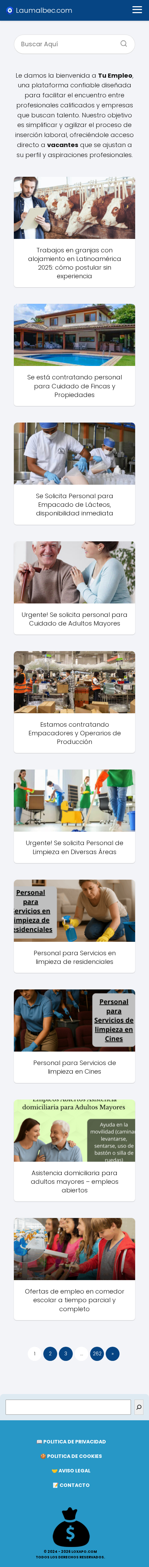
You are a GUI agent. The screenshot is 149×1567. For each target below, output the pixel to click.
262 (97, 1353)
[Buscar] (121, 41)
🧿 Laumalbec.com (39, 10)
